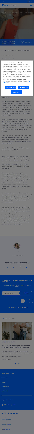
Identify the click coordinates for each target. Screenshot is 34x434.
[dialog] (17, 78)
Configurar (16, 92)
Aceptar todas (23, 87)
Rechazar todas (10, 87)
